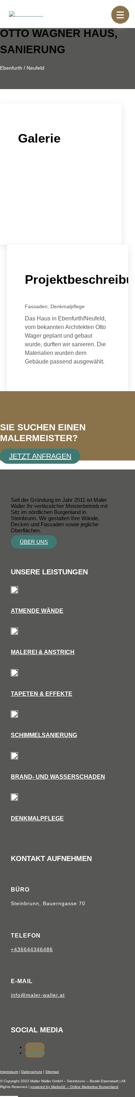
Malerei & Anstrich (43, 652)
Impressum (9, 1072)
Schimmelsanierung (44, 735)
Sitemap (52, 1072)
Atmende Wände (37, 611)
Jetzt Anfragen (40, 456)
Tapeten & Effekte (41, 694)
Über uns (34, 542)
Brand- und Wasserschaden (58, 777)
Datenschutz (31, 1072)
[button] (120, 15)
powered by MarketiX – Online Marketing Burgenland (74, 1087)
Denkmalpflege (37, 818)
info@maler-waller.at (38, 995)
